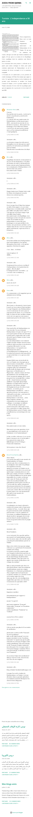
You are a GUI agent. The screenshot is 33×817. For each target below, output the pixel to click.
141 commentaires (14, 801)
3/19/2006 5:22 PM (13, 134)
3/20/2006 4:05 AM (13, 320)
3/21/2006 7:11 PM (12, 524)
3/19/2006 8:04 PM (13, 173)
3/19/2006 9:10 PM (13, 197)
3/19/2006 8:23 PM (13, 183)
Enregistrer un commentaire (11, 687)
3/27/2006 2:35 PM (13, 619)
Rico (8, 157)
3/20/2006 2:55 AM (13, 275)
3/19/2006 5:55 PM (12, 152)
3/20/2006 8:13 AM (13, 418)
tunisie (10, 97)
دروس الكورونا (8, 755)
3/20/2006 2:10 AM (13, 233)
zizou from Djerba (11, 3)
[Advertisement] (16, 704)
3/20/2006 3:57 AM (13, 298)
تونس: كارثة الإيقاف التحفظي (13, 726)
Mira (8, 238)
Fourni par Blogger (17, 812)
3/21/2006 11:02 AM (13, 450)
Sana (8, 290)
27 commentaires (14, 772)
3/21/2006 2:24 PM (13, 497)
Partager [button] (26, 97)
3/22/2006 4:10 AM (13, 584)
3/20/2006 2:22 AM (13, 257)
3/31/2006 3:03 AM (13, 662)
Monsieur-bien (11, 109)
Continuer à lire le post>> (10, 746)
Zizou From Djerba (12, 455)
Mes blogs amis (9, 784)
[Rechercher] (26, 3)
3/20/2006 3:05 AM (13, 285)
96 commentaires (14, 743)
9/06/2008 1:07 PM (13, 683)
